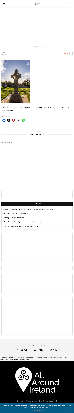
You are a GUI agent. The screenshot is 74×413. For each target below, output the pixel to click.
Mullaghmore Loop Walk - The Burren (15, 213)
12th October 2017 (37, 46)
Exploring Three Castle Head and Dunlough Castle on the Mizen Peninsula (28, 209)
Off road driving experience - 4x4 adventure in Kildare (21, 226)
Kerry (3, 54)
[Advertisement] (37, 21)
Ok (32, 410)
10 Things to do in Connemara (13, 218)
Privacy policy (38, 410)
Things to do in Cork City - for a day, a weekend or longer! (22, 222)
